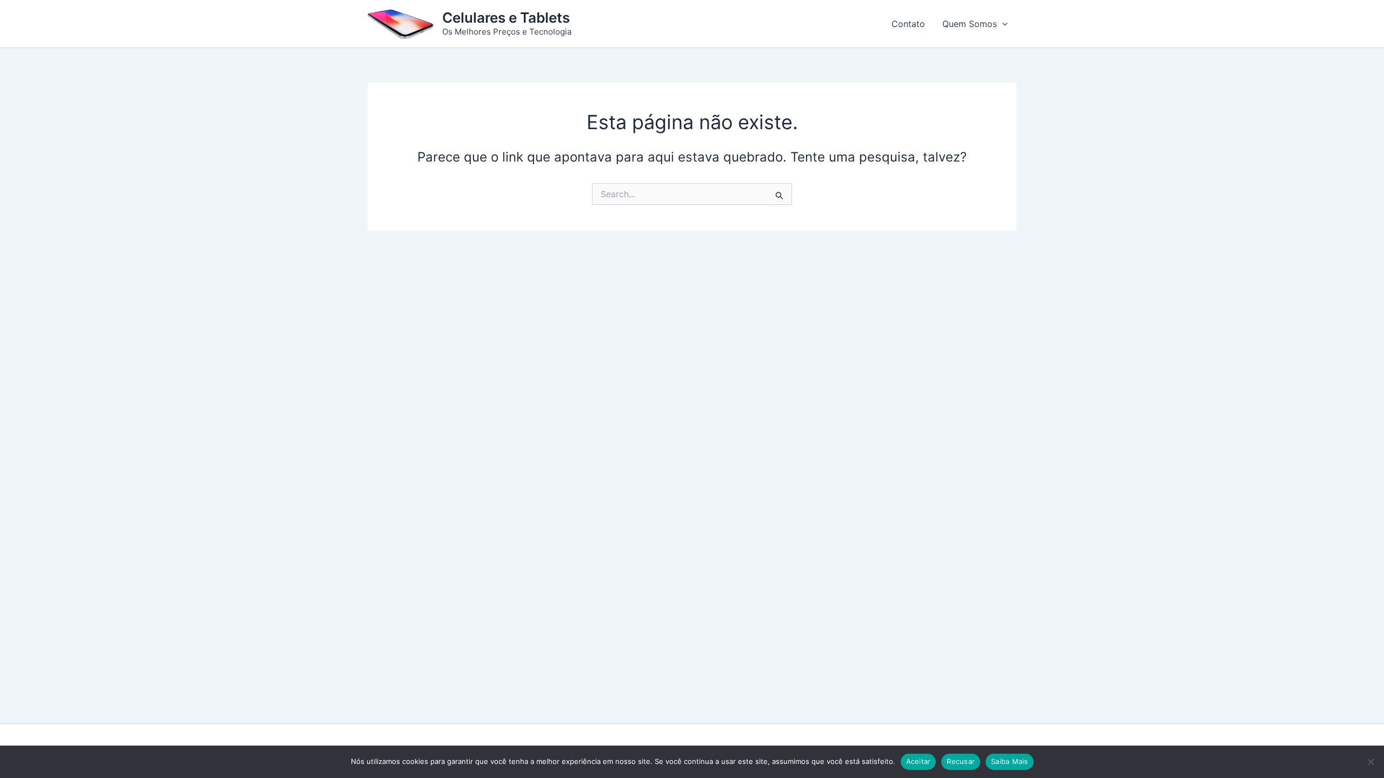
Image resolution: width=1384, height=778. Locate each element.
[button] (1002, 23)
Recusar (961, 761)
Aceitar (918, 761)
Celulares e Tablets (506, 17)
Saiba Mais (1009, 761)
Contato (908, 23)
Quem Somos (969, 23)
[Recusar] (1370, 761)
